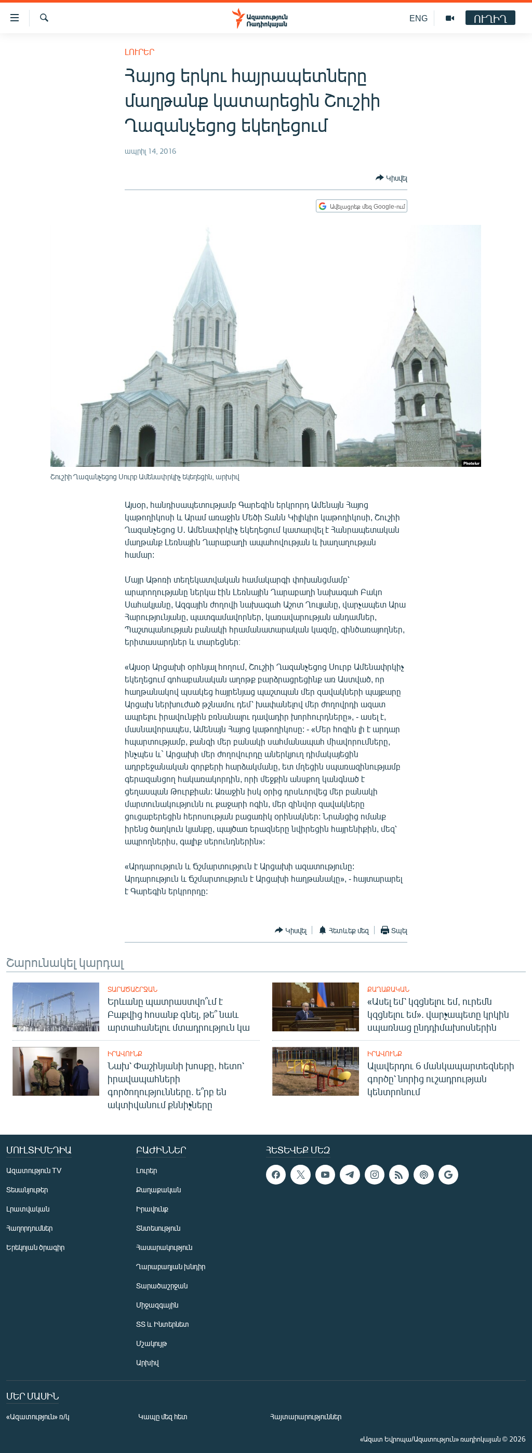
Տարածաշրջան (132, 989)
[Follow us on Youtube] (325, 1175)
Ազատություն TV (33, 1170)
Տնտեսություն (158, 1227)
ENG (418, 18)
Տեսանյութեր (27, 1189)
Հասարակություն (164, 1247)
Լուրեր (139, 52)
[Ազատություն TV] (450, 18)
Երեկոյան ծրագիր (35, 1247)
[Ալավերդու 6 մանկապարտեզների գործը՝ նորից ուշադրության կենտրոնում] (315, 1071)
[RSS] (399, 1175)
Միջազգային (157, 1304)
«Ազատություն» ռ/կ (37, 1416)
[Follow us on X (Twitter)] (300, 1175)
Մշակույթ (151, 1343)
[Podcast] (423, 1175)
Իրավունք (125, 1054)
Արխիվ (147, 1362)
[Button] (391, 177)
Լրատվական (27, 1208)
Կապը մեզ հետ (163, 1416)
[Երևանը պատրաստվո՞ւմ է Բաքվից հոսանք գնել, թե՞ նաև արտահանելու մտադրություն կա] (55, 1007)
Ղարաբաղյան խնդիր (170, 1266)
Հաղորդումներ (29, 1227)
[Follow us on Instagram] (374, 1175)
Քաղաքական (388, 989)
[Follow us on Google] (448, 1175)
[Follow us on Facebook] (276, 1175)
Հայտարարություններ (305, 1416)
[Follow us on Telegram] (350, 1175)
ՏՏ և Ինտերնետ (162, 1324)
